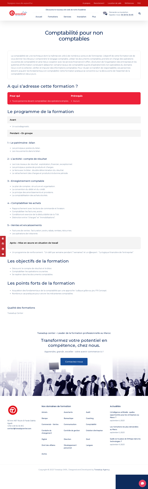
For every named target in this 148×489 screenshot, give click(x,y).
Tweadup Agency (102, 470)
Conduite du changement (47, 431)
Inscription (81, 17)
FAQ (139, 3)
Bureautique (68, 418)
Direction (67, 439)
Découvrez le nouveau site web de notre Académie (66, 10)
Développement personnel (70, 446)
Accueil (39, 17)
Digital (44, 439)
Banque (45, 418)
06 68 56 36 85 (127, 15)
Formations (53, 17)
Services (67, 17)
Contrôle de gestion (72, 430)
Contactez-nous (74, 361)
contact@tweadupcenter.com (19, 429)
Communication (70, 424)
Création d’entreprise (94, 430)
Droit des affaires (48, 445)
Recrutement (99, 3)
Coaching (90, 418)
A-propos (86, 3)
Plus (94, 17)
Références (129, 3)
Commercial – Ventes (50, 424)
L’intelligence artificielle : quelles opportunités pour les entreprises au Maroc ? (124, 414)
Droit (88, 439)
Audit (88, 412)
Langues (89, 445)
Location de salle (114, 3)
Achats (44, 412)
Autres (44, 454)
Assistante (68, 412)
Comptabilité (91, 424)
